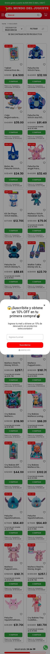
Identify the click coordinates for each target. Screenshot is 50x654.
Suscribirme (25, 345)
